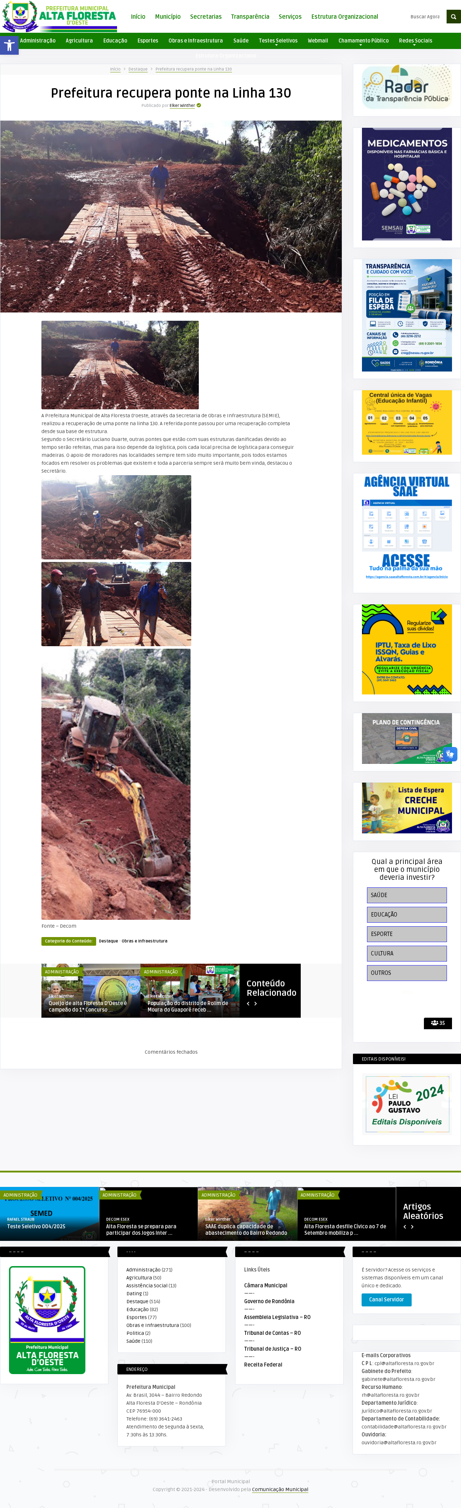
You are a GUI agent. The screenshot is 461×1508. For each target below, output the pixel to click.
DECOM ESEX (117, 1219)
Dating (134, 1294)
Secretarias (206, 17)
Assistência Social (146, 1286)
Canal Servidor (386, 1300)
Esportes (148, 41)
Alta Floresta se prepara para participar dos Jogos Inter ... (141, 1230)
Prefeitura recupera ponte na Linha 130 (194, 69)
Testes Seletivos (278, 41)
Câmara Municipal (265, 1286)
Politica (135, 1333)
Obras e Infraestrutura (196, 41)
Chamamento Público (364, 41)
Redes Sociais (415, 41)
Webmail (318, 41)
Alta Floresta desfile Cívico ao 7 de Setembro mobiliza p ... (345, 1230)
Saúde (241, 41)
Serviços (290, 17)
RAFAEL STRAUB (62, 996)
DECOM (154, 996)
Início (138, 17)
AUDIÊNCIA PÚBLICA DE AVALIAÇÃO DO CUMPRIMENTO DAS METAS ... (91, 1006)
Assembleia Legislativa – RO (277, 1317)
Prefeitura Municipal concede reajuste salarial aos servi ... (183, 1006)
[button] (9, 45)
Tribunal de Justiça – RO (272, 1349)
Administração (37, 41)
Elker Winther (182, 105)
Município (168, 17)
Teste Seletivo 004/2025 (36, 1227)
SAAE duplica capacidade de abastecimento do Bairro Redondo (246, 1230)
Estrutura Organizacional (344, 17)
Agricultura (79, 41)
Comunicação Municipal (280, 1489)
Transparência (250, 17)
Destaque (138, 69)
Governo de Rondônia (269, 1301)
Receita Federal (263, 1365)
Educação (115, 41)
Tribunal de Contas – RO (272, 1333)
